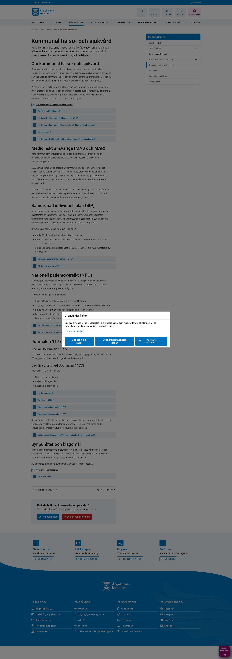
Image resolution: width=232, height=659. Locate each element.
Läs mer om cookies (74, 331)
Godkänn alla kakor (79, 341)
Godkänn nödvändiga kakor (115, 341)
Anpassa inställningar (151, 341)
